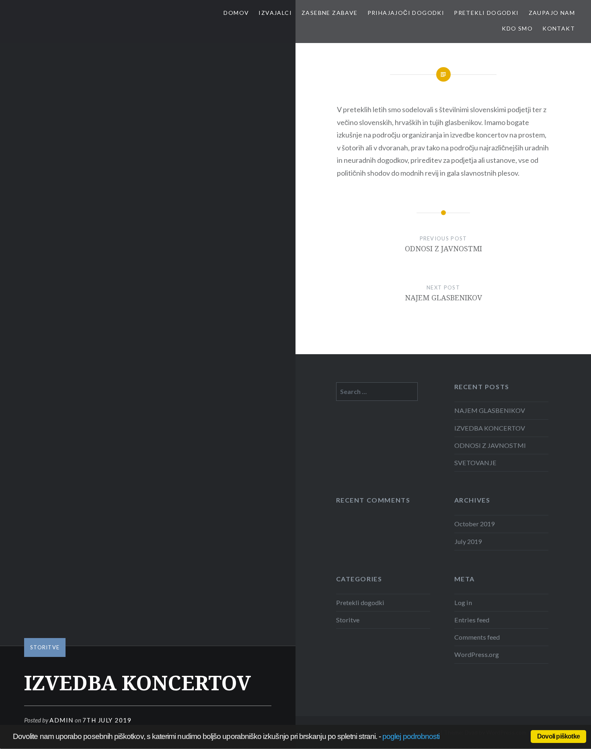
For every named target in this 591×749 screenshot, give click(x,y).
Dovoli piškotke (558, 736)
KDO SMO (517, 28)
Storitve (45, 647)
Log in (463, 602)
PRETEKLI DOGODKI (486, 12)
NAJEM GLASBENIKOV (489, 410)
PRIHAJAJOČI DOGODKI (406, 12)
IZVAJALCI (275, 12)
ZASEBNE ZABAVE (330, 12)
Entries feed (471, 620)
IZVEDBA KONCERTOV (489, 428)
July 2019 (468, 541)
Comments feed (477, 637)
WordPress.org (476, 654)
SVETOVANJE (475, 462)
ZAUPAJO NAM (552, 12)
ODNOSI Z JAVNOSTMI (490, 445)
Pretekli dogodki (360, 602)
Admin (61, 720)
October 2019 (474, 523)
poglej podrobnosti (410, 736)
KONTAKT (558, 28)
